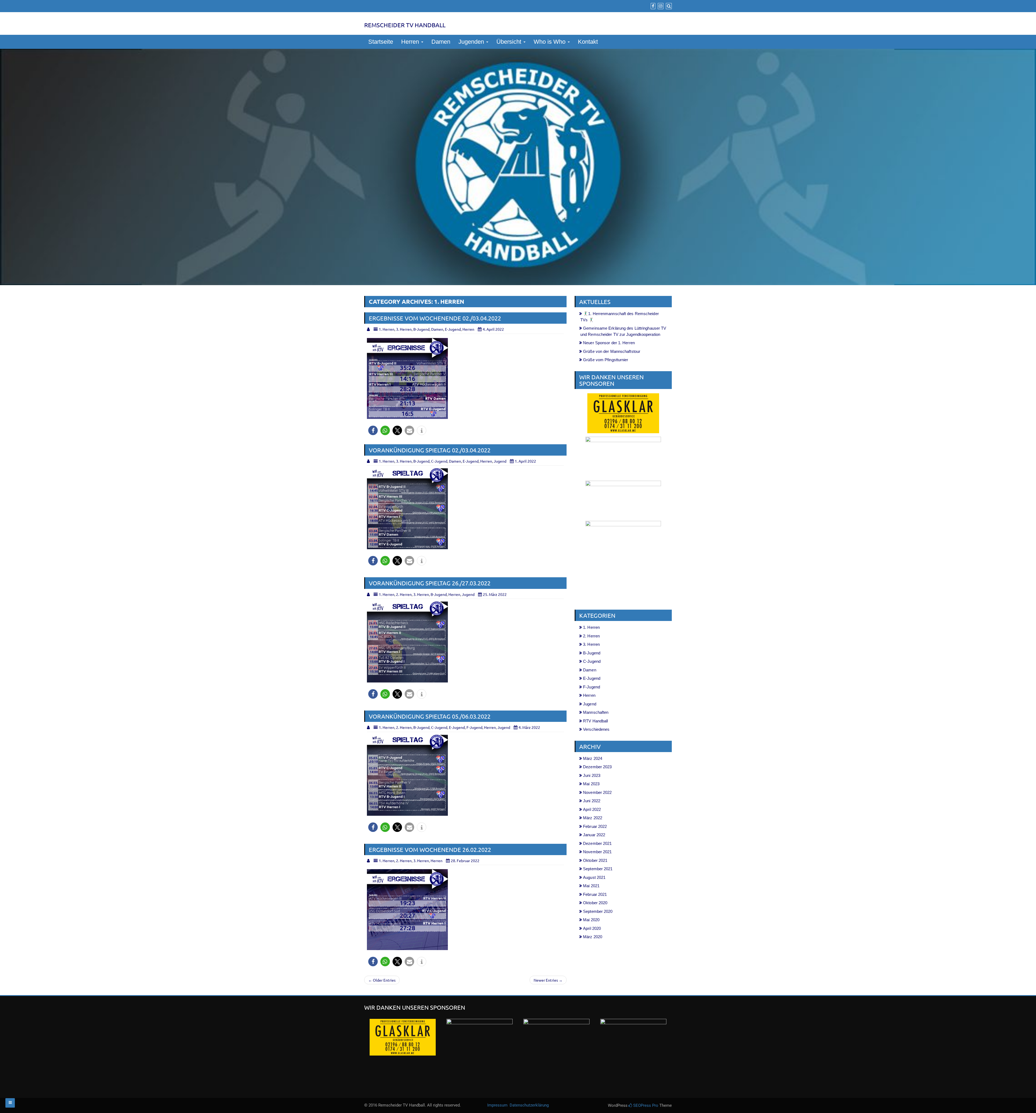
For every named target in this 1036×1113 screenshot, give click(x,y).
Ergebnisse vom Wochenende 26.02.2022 (430, 849)
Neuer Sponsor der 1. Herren (609, 342)
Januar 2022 (594, 834)
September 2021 (597, 868)
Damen (440, 41)
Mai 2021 (591, 885)
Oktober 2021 (595, 860)
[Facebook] (652, 6)
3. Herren (404, 329)
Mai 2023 (591, 783)
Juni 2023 (591, 775)
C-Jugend (439, 461)
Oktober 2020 (595, 902)
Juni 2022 (591, 800)
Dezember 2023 (597, 766)
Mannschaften (595, 712)
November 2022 (597, 792)
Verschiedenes (596, 729)
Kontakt (588, 41)
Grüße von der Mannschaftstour (611, 351)
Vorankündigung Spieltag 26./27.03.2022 (429, 582)
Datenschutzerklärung (529, 1105)
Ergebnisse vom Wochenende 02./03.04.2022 (435, 318)
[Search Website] (668, 6)
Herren (411, 41)
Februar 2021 (595, 894)
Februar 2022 (595, 826)
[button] (373, 430)
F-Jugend (474, 727)
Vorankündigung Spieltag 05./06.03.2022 (429, 716)
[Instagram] (659, 6)
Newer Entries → (548, 980)
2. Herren (404, 594)
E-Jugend (453, 329)
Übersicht (509, 41)
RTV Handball (595, 721)
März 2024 (592, 758)
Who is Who (550, 41)
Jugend (500, 461)
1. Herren (386, 329)
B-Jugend (421, 329)
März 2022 (592, 817)
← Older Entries (382, 980)
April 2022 (592, 809)
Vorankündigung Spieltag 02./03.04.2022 (429, 449)
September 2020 (597, 911)
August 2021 (594, 877)
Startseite (380, 41)
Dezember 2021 (597, 843)
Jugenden (472, 41)
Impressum (498, 1105)
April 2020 (592, 928)
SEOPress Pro (645, 1105)
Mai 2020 (591, 919)
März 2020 (592, 936)
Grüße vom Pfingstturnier (605, 359)
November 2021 (597, 851)
